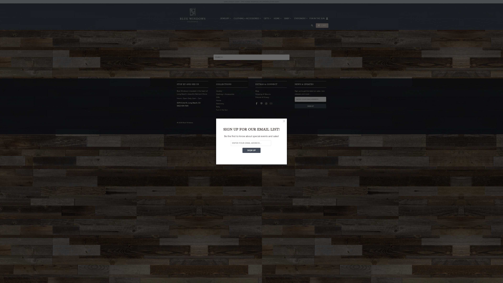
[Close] (284, 121)
